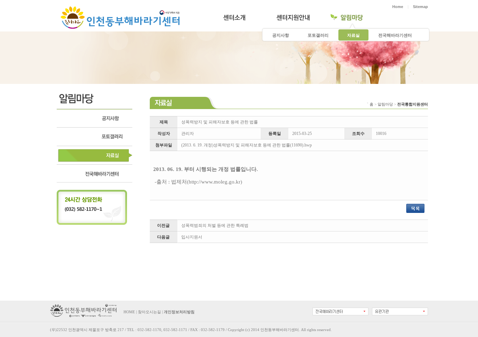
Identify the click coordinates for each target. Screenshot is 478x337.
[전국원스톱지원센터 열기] (340, 311)
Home (397, 7)
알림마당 (385, 104)
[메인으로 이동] (83, 315)
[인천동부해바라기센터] (120, 25)
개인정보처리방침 (179, 312)
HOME (129, 312)
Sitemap (420, 7)
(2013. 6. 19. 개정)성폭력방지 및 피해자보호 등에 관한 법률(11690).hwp (246, 145)
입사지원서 (191, 237)
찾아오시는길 (149, 312)
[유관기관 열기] (400, 311)
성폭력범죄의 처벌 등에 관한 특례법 (214, 225)
